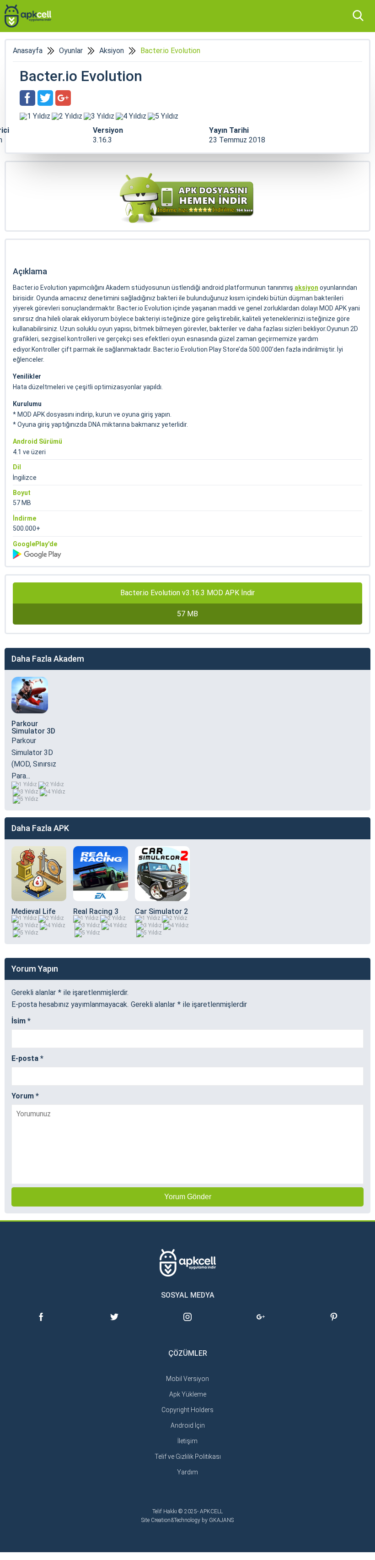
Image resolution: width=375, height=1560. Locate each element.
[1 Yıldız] (35, 116)
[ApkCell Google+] (260, 1324)
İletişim (187, 1441)
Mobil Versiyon (187, 1378)
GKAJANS (221, 1520)
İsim (21, 1021)
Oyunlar (71, 50)
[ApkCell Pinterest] (333, 1324)
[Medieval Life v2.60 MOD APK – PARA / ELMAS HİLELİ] (38, 873)
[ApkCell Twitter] (114, 1324)
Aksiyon (111, 50)
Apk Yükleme (187, 1394)
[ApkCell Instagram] (187, 1324)
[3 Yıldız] (99, 116)
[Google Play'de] (187, 554)
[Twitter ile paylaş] (45, 98)
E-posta (27, 1058)
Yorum (25, 1096)
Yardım (187, 1472)
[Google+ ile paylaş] (63, 98)
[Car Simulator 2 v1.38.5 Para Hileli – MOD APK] (162, 873)
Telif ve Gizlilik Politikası (188, 1456)
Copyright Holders (187, 1409)
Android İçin (188, 1425)
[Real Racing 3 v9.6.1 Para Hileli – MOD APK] (100, 873)
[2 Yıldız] (67, 116)
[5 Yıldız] (163, 116)
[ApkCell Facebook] (41, 1324)
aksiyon (306, 287)
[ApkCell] (28, 16)
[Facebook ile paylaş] (27, 98)
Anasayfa (28, 50)
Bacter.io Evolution (170, 50)
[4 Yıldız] (131, 116)
